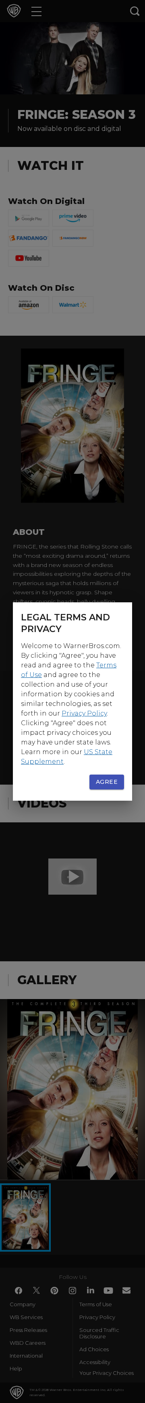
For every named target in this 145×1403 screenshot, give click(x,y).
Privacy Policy (84, 713)
